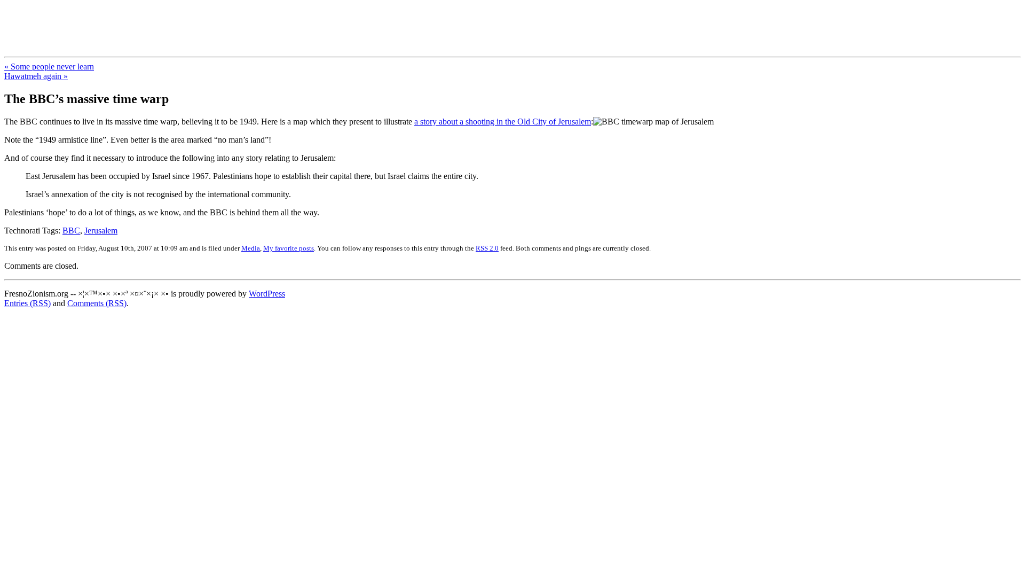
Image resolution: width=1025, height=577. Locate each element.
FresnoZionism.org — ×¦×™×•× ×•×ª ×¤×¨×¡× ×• (177, 20)
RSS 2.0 (487, 248)
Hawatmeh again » (36, 76)
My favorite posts (288, 248)
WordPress (267, 293)
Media (250, 248)
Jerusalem (100, 230)
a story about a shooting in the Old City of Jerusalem (502, 121)
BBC (71, 230)
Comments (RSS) (97, 303)
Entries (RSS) (27, 303)
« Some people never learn (49, 66)
